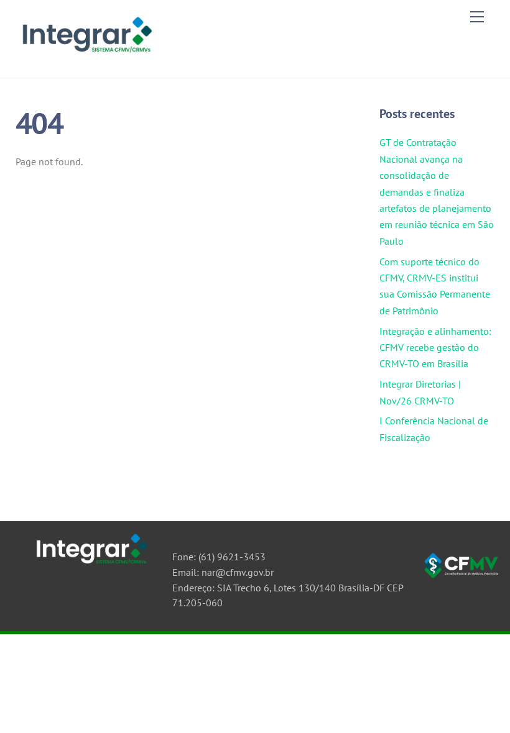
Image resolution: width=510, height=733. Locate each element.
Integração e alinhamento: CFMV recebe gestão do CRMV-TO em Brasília (435, 347)
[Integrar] (85, 55)
